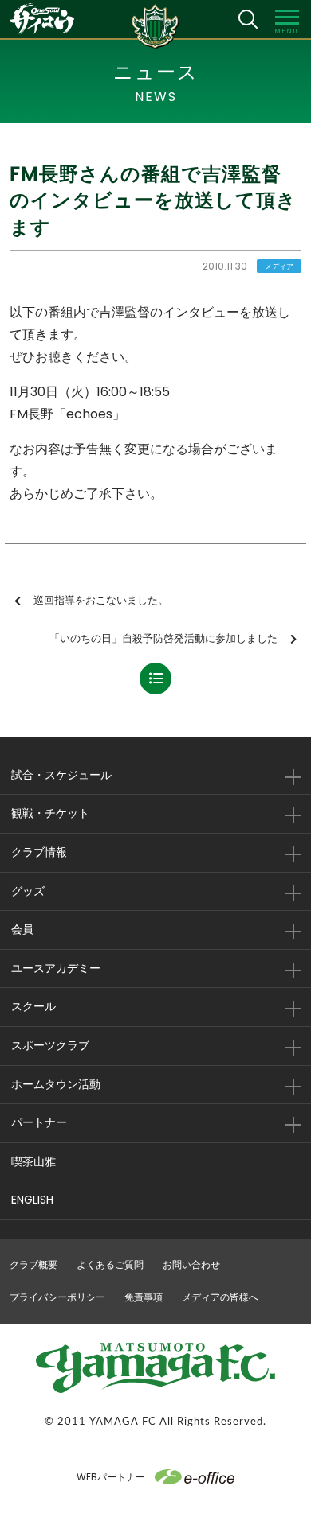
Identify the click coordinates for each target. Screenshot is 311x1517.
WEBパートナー (111, 1477)
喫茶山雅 (33, 1161)
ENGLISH (32, 1200)
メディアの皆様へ (220, 1297)
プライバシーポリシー (57, 1297)
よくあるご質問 (110, 1264)
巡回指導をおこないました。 (100, 600)
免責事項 (143, 1297)
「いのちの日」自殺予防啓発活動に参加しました (163, 638)
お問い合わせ (191, 1264)
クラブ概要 (33, 1264)
